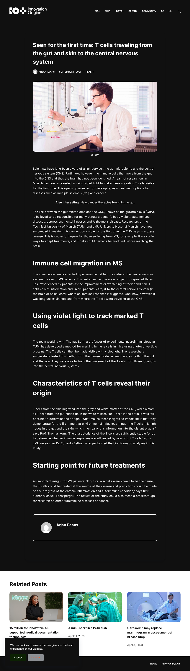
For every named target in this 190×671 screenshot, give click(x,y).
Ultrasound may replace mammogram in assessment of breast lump (149, 632)
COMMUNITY (149, 11)
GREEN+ (132, 11)
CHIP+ (108, 11)
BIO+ (97, 11)
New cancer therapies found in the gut (108, 202)
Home (153, 663)
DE (162, 11)
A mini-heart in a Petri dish (87, 628)
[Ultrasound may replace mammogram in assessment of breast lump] (154, 607)
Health (90, 71)
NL (170, 11)
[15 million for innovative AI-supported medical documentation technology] (36, 607)
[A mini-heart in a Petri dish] (95, 607)
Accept (18, 657)
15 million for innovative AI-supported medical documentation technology (34, 632)
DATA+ (120, 11)
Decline (35, 657)
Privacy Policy (171, 663)
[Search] (179, 11)
